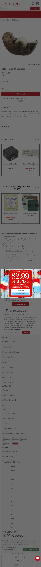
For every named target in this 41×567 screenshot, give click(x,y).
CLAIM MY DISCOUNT (20, 293)
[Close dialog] (39, 271)
